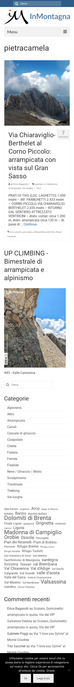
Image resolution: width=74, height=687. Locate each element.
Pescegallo (42, 538)
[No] (69, 670)
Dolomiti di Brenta (27, 518)
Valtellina (10, 586)
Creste (11, 446)
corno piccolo (15, 232)
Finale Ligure (13, 523)
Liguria (18, 528)
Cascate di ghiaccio (21, 433)
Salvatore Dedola (19, 621)
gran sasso (27, 232)
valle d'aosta (48, 573)
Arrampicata (14, 188)
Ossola (27, 537)
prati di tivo (50, 232)
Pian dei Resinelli (17, 542)
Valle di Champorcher (40, 577)
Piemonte (9, 546)
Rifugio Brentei (27, 546)
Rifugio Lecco (47, 546)
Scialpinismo (16, 478)
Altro (10, 414)
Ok (25, 678)
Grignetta (44, 523)
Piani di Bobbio (45, 542)
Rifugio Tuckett (32, 551)
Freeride (13, 465)
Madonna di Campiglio (33, 532)
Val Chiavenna (16, 568)
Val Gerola (58, 568)
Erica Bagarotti (20, 184)
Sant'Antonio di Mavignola (22, 560)
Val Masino (12, 582)
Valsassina (53, 582)
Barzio (20, 513)
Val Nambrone (30, 582)
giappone (28, 523)
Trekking (13, 491)
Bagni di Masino (50, 509)
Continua (30, 224)
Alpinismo (52, 184)
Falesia (12, 452)
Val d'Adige (40, 568)
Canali (11, 427)
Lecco (7, 528)
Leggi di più (43, 678)
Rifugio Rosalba (12, 551)
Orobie (11, 537)
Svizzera (11, 564)
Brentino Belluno (37, 513)
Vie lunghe (27, 188)
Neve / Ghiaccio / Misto (24, 471)
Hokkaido (60, 523)
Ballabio (8, 513)
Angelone (24, 509)
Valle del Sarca (15, 577)
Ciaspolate (15, 440)
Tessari (25, 564)
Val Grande (27, 573)
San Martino (40, 555)
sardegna (50, 560)
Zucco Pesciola (26, 587)
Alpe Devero (11, 509)
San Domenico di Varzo (17, 555)
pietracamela (39, 232)
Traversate (14, 484)
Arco (35, 509)
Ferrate (12, 459)
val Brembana (45, 564)
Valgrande (11, 573)
